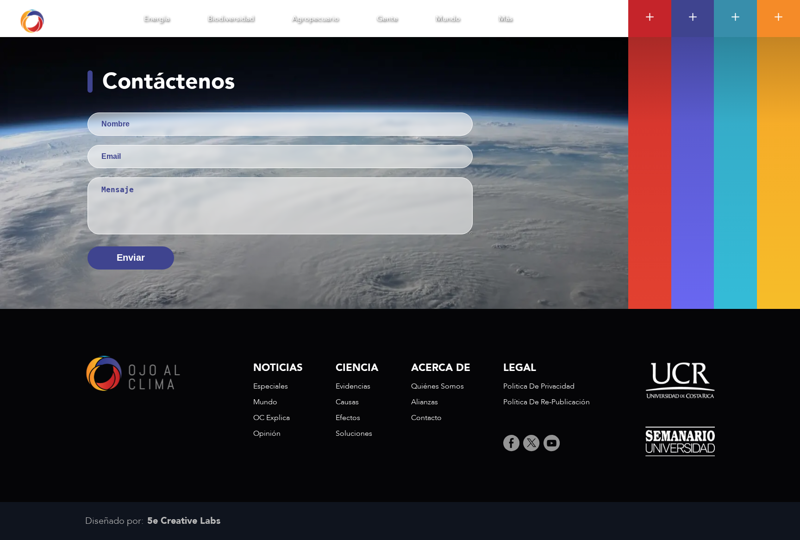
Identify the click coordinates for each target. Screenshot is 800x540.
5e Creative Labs (183, 521)
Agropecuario (315, 18)
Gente (387, 18)
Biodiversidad (231, 18)
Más (505, 18)
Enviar (131, 257)
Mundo (448, 18)
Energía (156, 18)
